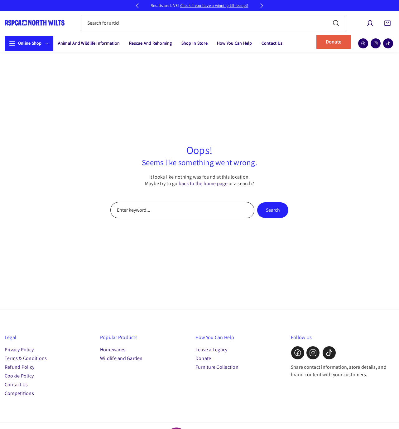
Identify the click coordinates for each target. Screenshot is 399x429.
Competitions (19, 393)
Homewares (112, 349)
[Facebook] (363, 43)
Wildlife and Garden (121, 358)
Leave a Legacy (211, 349)
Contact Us (16, 384)
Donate (333, 41)
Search (273, 210)
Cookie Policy (19, 375)
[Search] (336, 23)
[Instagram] (375, 43)
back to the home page (203, 183)
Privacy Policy (19, 349)
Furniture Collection (216, 367)
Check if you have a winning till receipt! (214, 5)
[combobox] (213, 23)
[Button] (137, 5)
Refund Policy (19, 367)
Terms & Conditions (26, 358)
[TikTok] (388, 43)
